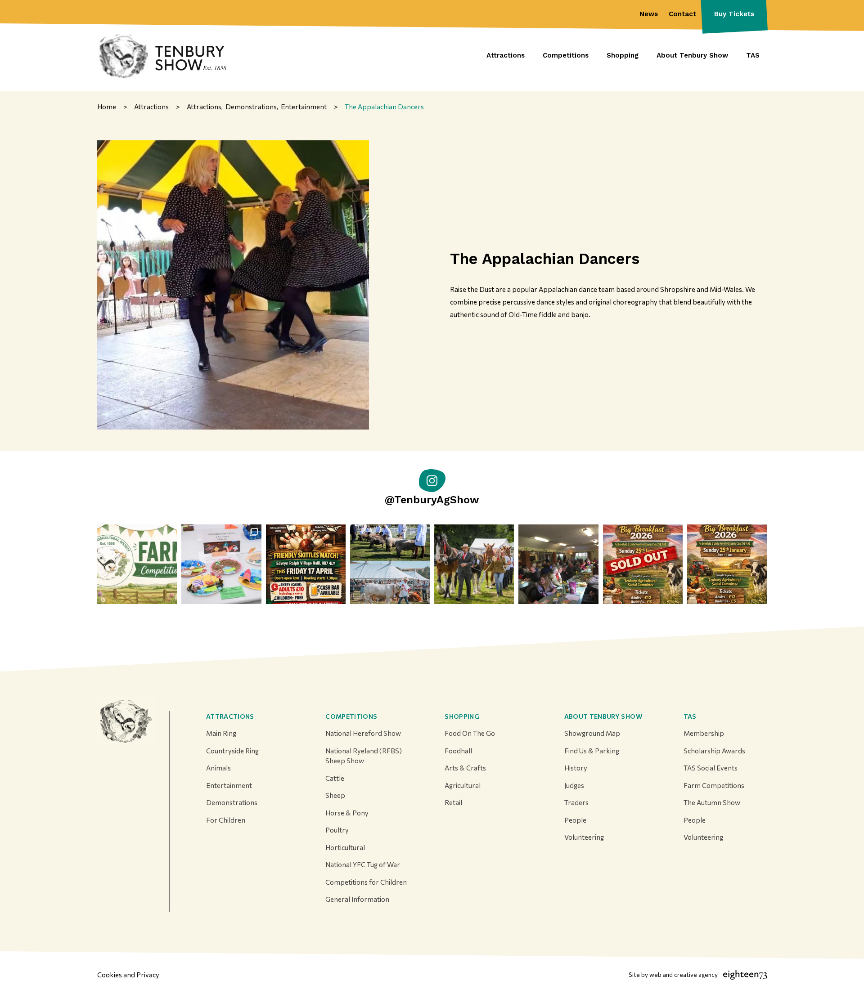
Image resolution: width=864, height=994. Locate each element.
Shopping (462, 716)
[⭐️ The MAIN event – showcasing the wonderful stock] (390, 564)
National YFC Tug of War (362, 864)
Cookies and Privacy (128, 975)
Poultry (337, 830)
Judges (574, 785)
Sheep (335, 795)
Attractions (230, 716)
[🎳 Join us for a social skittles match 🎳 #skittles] (306, 564)
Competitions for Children (366, 882)
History (575, 768)
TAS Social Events (711, 768)
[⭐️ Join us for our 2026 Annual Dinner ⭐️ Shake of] (558, 564)
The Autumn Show (712, 802)
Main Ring (221, 733)
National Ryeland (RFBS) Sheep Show (363, 756)
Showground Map (592, 733)
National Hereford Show (363, 733)
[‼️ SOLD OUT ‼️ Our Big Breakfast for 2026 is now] (643, 564)
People (575, 820)
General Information (357, 899)
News (648, 14)
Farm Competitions (714, 785)
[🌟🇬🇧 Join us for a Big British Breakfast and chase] (727, 564)
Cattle (334, 778)
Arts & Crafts (465, 768)
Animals (218, 768)
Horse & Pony (347, 813)
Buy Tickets (734, 14)
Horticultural (345, 847)
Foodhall (458, 751)
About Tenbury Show (603, 716)
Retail (453, 802)
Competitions (351, 716)
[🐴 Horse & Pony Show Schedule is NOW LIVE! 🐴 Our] (474, 564)
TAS (690, 716)
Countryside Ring (232, 751)
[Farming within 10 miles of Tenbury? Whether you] (137, 564)
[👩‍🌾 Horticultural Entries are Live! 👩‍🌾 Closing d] (221, 564)
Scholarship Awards (714, 751)
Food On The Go (470, 733)
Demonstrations (231, 802)
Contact (682, 14)
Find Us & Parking (591, 751)
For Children (225, 820)
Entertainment (229, 785)
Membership (704, 733)
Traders (576, 802)
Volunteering (584, 837)
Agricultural (463, 785)
